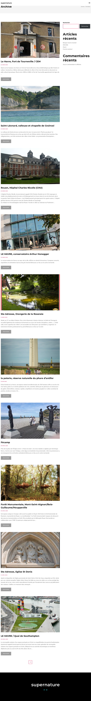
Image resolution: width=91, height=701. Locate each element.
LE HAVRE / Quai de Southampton (20, 636)
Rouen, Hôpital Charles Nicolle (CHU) (22, 187)
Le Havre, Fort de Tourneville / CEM (21, 61)
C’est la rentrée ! (68, 49)
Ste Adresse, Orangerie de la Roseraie (22, 314)
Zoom (64, 47)
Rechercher (66, 22)
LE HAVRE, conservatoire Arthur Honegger (25, 254)
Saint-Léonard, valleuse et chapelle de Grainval (27, 125)
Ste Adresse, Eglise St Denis (16, 571)
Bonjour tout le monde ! (70, 43)
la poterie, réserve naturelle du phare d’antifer (27, 378)
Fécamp (5, 442)
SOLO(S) (65, 45)
